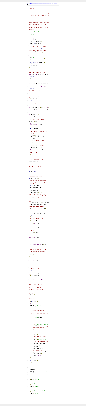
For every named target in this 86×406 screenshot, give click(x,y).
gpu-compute (55, 3)
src (52, 3)
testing (30, 3)
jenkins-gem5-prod (34, 3)
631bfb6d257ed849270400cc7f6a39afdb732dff (44, 3)
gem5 (27, 3)
